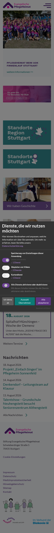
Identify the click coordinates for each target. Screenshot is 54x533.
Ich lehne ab (8, 301)
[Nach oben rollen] (47, 526)
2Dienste (16, 270)
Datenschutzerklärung (12, 246)
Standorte (33, 526)
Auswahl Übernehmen (25, 301)
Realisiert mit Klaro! (43, 308)
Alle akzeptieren (43, 301)
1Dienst (15, 262)
